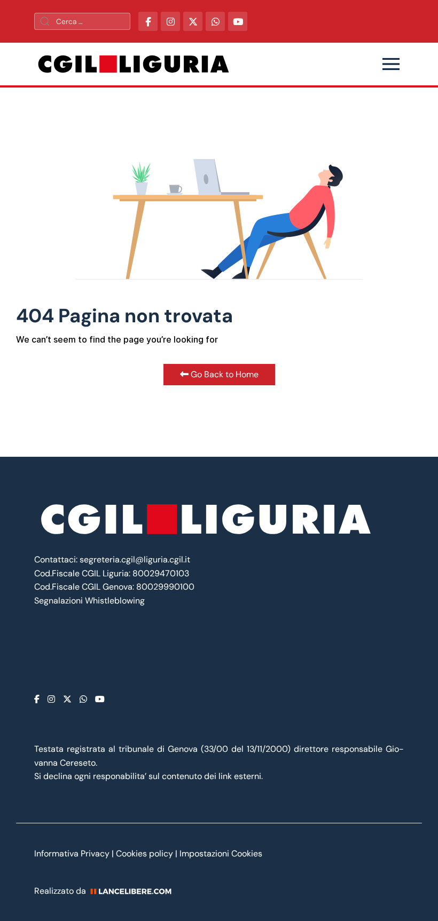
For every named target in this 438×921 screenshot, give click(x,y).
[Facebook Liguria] (148, 21)
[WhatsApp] (215, 21)
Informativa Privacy (73, 853)
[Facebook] (37, 699)
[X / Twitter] (192, 21)
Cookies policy (144, 853)
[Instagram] (51, 699)
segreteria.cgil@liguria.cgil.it (135, 559)
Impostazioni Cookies (220, 853)
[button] (391, 64)
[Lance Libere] (134, 890)
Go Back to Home (224, 374)
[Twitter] (67, 699)
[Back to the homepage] (133, 64)
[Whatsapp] (83, 699)
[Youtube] (100, 699)
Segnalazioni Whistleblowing (89, 600)
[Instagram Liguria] (170, 21)
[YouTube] (237, 21)
